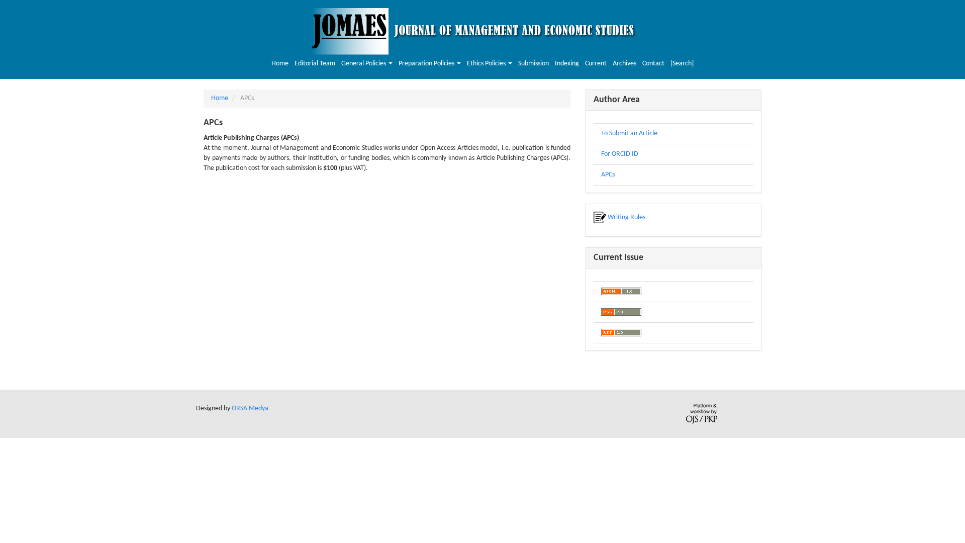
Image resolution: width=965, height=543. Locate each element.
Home (279, 63)
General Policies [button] (364, 63)
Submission (533, 63)
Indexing (567, 63)
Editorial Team (315, 63)
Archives (624, 63)
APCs (608, 174)
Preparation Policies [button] (427, 63)
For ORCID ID (619, 154)
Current (596, 63)
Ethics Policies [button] (487, 63)
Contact (653, 63)
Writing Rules (625, 217)
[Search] (682, 63)
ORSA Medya (250, 408)
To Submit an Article (629, 133)
